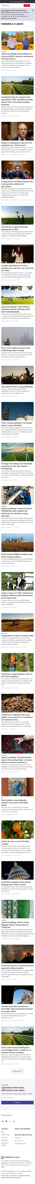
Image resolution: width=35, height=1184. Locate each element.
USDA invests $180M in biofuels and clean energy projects (16, 555)
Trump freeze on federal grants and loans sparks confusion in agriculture (17, 184)
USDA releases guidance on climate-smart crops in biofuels (17, 424)
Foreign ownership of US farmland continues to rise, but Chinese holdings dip (16, 466)
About (3, 1132)
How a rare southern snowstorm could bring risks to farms (15, 349)
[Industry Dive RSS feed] (14, 1121)
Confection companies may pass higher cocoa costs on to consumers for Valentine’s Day (17, 717)
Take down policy (24, 1175)
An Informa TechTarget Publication (17, 1)
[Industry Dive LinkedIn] (2, 1121)
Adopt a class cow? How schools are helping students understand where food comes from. (17, 595)
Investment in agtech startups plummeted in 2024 (14, 228)
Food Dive (18, 1138)
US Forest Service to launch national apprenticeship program (17, 966)
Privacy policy (5, 1175)
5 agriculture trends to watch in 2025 (17, 635)
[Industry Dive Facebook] (6, 1121)
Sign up (27, 5)
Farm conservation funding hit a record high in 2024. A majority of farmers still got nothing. (16, 1050)
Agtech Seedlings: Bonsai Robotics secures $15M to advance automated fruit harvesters (17, 56)
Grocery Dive (19, 1141)
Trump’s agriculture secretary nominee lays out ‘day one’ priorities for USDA (17, 268)
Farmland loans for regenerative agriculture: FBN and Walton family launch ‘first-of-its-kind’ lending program (17, 101)
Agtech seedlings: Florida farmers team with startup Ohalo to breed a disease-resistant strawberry (16, 760)
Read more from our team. (9, 18)
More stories (16, 1071)
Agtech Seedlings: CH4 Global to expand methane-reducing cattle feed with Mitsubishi (15, 309)
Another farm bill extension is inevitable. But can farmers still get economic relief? (17, 1009)
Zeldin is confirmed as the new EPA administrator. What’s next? (16, 144)
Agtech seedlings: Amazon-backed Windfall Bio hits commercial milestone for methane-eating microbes (16, 512)
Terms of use (14, 1175)
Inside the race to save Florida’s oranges (15, 842)
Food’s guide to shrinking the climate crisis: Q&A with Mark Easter (14, 802)
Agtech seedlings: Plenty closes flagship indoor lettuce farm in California (15, 925)
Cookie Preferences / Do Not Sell (11, 1177)
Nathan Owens (6, 70)
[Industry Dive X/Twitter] (10, 1121)
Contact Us (4, 1137)
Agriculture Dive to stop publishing (17, 386)
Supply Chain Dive (20, 1143)
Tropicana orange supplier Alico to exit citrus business (16, 675)
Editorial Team (5, 1135)
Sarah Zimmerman (7, 116)
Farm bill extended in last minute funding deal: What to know (16, 883)
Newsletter (4, 1140)
